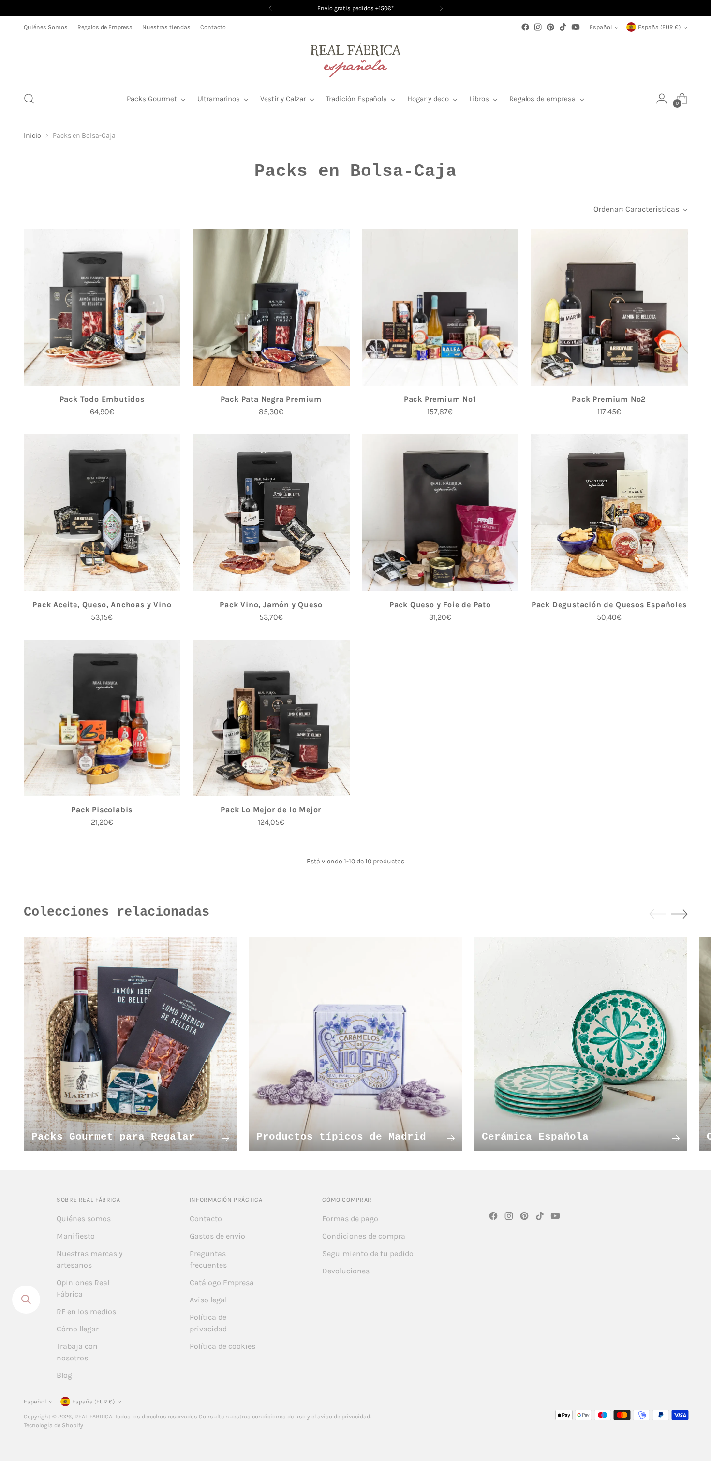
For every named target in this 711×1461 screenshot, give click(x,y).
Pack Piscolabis (102, 809)
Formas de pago (350, 1218)
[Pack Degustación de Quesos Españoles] (609, 512)
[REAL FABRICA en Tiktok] (563, 27)
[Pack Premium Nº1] (440, 307)
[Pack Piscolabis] (102, 718)
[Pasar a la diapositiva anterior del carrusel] (657, 914)
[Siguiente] (441, 8)
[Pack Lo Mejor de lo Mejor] (271, 718)
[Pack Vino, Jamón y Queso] (271, 512)
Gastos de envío (217, 1236)
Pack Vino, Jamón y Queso (271, 604)
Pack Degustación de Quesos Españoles (609, 604)
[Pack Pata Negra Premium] (271, 307)
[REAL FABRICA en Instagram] (537, 27)
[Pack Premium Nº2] (609, 307)
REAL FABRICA (93, 1416)
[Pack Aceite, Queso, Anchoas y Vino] (102, 512)
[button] (29, 98)
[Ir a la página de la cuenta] (661, 98)
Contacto (206, 1218)
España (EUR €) (659, 27)
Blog (64, 1375)
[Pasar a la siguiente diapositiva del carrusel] (679, 914)
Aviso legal (208, 1299)
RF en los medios (86, 1311)
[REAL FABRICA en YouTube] (575, 27)
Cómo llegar (78, 1328)
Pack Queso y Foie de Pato (440, 604)
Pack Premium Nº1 (440, 399)
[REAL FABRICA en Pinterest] (550, 27)
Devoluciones (346, 1270)
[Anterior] (270, 8)
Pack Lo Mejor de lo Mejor (271, 809)
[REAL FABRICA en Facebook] (525, 27)
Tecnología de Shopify (53, 1425)
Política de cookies (222, 1346)
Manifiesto (76, 1236)
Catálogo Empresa (222, 1282)
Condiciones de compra (363, 1236)
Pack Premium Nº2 (609, 399)
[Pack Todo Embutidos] (102, 307)
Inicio (32, 135)
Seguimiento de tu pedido (368, 1253)
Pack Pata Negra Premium (271, 399)
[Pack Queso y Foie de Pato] (440, 512)
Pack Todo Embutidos (102, 399)
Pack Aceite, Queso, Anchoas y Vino (101, 604)
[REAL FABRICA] (355, 58)
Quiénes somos (84, 1218)
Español (601, 27)
